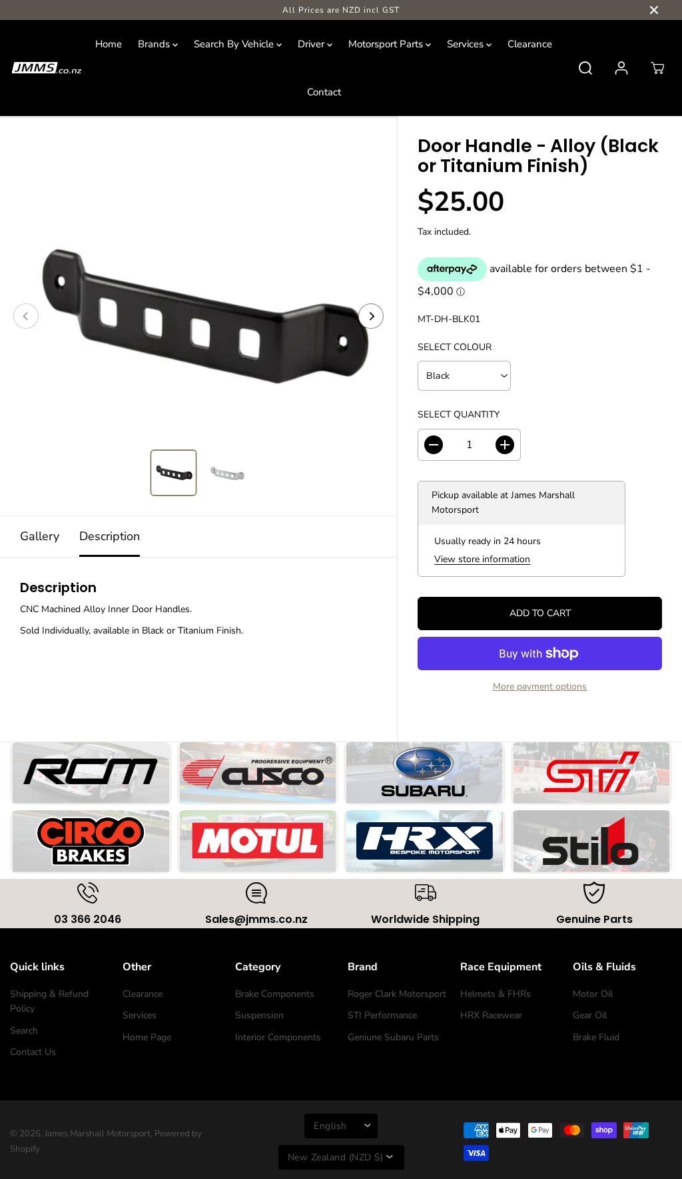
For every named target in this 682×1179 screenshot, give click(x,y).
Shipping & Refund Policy (49, 1001)
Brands (155, 44)
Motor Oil (593, 994)
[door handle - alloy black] (198, 316)
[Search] (585, 68)
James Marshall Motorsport (98, 1134)
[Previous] (26, 316)
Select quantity (459, 414)
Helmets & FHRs (495, 994)
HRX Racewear (491, 1015)
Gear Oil (590, 1015)
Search (24, 1030)
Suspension (259, 1015)
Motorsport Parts (387, 44)
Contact (324, 92)
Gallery (39, 536)
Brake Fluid (596, 1037)
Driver (312, 44)
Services (466, 44)
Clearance (530, 44)
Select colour (455, 347)
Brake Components (274, 994)
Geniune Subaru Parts (393, 1037)
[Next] (371, 316)
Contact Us (33, 1052)
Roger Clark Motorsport (397, 994)
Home (108, 44)
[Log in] (621, 68)
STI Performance (382, 1015)
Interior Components (278, 1037)
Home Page (147, 1037)
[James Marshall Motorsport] (46, 68)
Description (109, 536)
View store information (482, 559)
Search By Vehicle (235, 44)
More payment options (540, 686)
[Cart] (657, 68)
